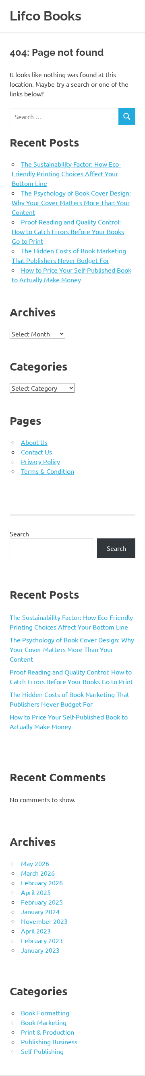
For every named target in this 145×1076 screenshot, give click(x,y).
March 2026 (38, 873)
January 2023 (40, 950)
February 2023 (42, 940)
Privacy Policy (40, 461)
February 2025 (42, 902)
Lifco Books (45, 15)
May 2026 (35, 863)
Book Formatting (45, 1013)
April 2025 (36, 892)
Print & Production (47, 1032)
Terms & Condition (47, 471)
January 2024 (40, 911)
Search (19, 534)
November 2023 (44, 921)
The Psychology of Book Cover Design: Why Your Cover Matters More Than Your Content (71, 202)
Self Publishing (42, 1051)
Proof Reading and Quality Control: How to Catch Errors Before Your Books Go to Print (68, 231)
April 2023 (36, 931)
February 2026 (42, 882)
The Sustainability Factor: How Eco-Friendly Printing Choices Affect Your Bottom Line (66, 173)
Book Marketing (43, 1022)
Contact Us (36, 452)
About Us (34, 442)
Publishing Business (49, 1041)
